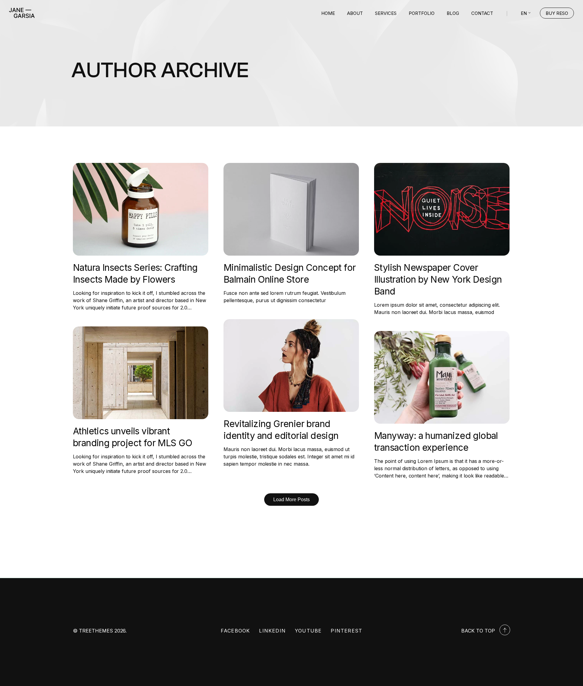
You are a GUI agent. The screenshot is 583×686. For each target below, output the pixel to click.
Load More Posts (291, 499)
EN (524, 13)
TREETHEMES (96, 631)
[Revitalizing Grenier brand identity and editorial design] (291, 365)
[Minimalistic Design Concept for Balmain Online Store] (291, 209)
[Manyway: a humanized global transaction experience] (442, 377)
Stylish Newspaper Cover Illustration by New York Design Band (438, 279)
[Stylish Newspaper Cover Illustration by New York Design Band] (442, 209)
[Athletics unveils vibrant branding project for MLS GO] (140, 372)
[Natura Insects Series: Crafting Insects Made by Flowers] (140, 209)
